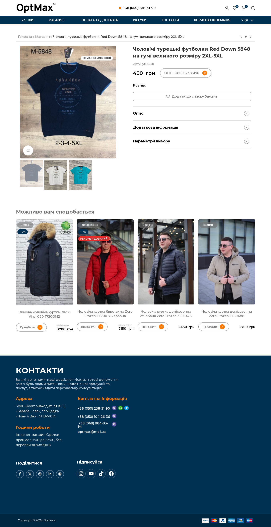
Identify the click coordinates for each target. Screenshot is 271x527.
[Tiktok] (101, 473)
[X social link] (30, 474)
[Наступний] (250, 37)
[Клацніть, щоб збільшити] (28, 150)
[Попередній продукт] (241, 37)
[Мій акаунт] (227, 8)
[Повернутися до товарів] (246, 37)
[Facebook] (111, 473)
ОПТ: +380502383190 (181, 73)
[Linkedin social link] (50, 474)
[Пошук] (253, 8)
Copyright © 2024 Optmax (36, 520)
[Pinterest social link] (40, 474)
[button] (247, 20)
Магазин (42, 37)
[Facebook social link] (20, 474)
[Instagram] (81, 473)
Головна (25, 37)
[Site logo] (36, 8)
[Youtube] (91, 473)
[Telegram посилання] (60, 474)
